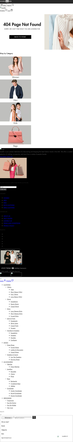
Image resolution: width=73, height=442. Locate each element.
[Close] (0, 278)
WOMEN (3, 1)
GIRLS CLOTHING (9, 208)
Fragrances (10, 401)
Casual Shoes (15, 352)
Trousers (13, 328)
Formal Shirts (14, 316)
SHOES (6, 343)
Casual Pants (14, 326)
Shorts (9, 299)
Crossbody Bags (15, 384)
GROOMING (7, 398)
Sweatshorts (14, 302)
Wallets (13, 386)
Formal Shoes (15, 347)
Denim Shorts (15, 304)
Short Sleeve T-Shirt (16, 292)
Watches (9, 364)
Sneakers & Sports (12, 355)
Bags (8, 379)
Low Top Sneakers (16, 357)
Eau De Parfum (11, 403)
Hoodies (13, 338)
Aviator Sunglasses (16, 391)
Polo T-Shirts (14, 294)
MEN (7, 1)
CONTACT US (8, 221)
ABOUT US (7, 216)
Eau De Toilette (11, 405)
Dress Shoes (10, 345)
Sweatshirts (14, 333)
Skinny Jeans (14, 323)
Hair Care (10, 408)
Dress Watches (15, 367)
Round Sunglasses (16, 393)
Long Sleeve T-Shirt (16, 297)
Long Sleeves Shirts (16, 311)
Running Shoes (15, 360)
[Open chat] (64, 438)
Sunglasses (10, 388)
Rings (12, 376)
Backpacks (14, 381)
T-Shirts (9, 287)
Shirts (8, 309)
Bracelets (13, 372)
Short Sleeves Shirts (16, 314)
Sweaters (13, 335)
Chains (13, 374)
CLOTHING (7, 285)
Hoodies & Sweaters (13, 331)
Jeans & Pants (11, 319)
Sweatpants (14, 321)
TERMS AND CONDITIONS (12, 223)
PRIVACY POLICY (9, 226)
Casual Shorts (15, 307)
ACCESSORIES (8, 362)
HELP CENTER (8, 218)
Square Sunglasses (16, 396)
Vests (12, 290)
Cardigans (14, 340)
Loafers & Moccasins (17, 350)
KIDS (10, 1)
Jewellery (9, 369)
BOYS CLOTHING (9, 205)
